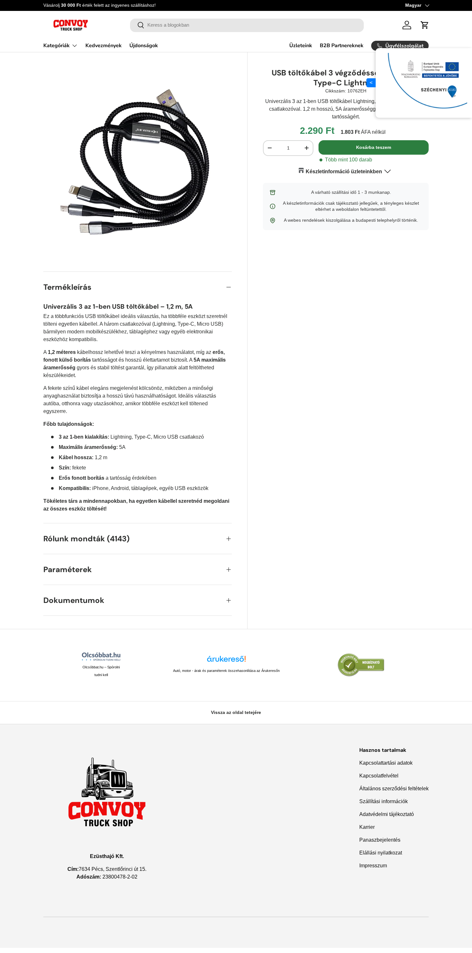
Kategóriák (56, 45)
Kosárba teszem (373, 147)
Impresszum (373, 865)
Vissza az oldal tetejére (236, 712)
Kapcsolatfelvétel (378, 775)
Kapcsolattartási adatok (386, 763)
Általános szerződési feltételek (394, 788)
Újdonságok (143, 45)
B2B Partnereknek (341, 45)
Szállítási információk (383, 801)
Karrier (367, 827)
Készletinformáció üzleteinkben (344, 171)
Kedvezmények (103, 45)
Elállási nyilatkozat (380, 852)
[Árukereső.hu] (226, 661)
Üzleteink (300, 45)
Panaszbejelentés (379, 840)
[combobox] (247, 25)
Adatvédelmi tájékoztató (386, 814)
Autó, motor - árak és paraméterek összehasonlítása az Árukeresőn (226, 671)
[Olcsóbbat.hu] (101, 656)
